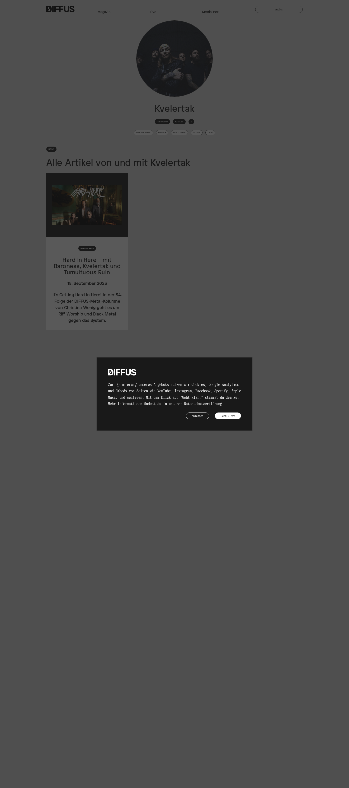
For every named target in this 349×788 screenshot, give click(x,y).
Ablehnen (197, 416)
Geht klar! (228, 416)
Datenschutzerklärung (203, 403)
